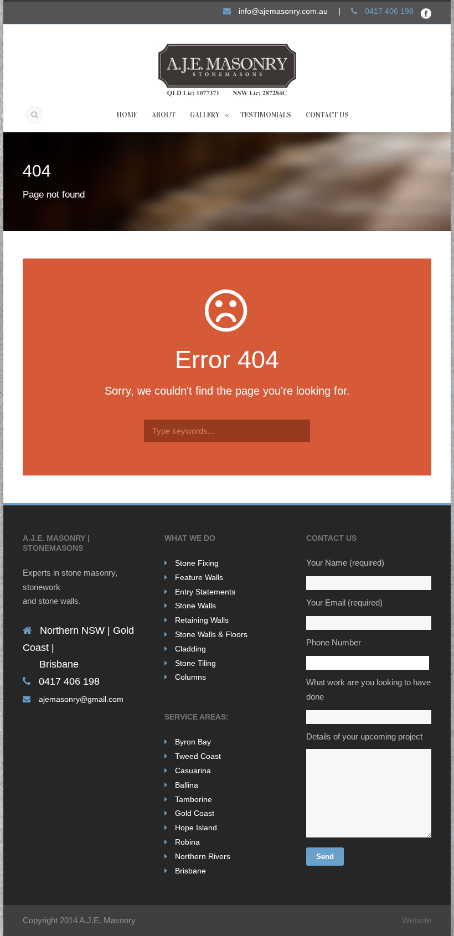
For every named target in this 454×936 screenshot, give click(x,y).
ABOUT (164, 115)
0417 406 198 (389, 11)
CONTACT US (327, 115)
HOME (127, 115)
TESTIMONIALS (265, 115)
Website (416, 920)
